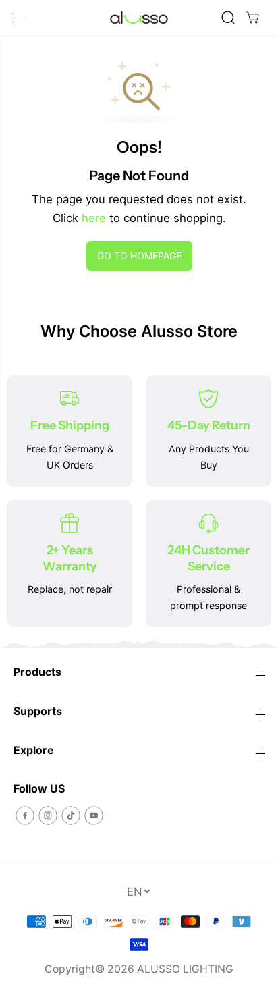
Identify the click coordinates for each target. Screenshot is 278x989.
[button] (21, 17)
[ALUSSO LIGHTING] (139, 18)
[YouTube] (93, 815)
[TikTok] (70, 815)
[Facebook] (24, 815)
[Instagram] (47, 815)
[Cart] (252, 17)
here (94, 218)
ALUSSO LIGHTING (185, 969)
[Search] (228, 17)
